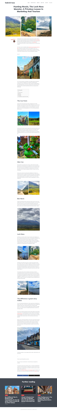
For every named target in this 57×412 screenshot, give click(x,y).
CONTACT (46, 2)
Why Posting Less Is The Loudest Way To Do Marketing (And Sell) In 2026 (45, 399)
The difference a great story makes (23, 96)
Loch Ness (19, 95)
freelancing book (19, 313)
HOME (28, 2)
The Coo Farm (20, 92)
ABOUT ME (42, 2)
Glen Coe (19, 93)
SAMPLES (38, 2)
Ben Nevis (19, 94)
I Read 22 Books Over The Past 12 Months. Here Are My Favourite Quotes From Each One (28, 399)
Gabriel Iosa (10, 3)
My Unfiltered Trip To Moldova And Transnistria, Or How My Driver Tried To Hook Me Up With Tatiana (12, 399)
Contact (36, 371)
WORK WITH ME (33, 2)
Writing (6, 395)
